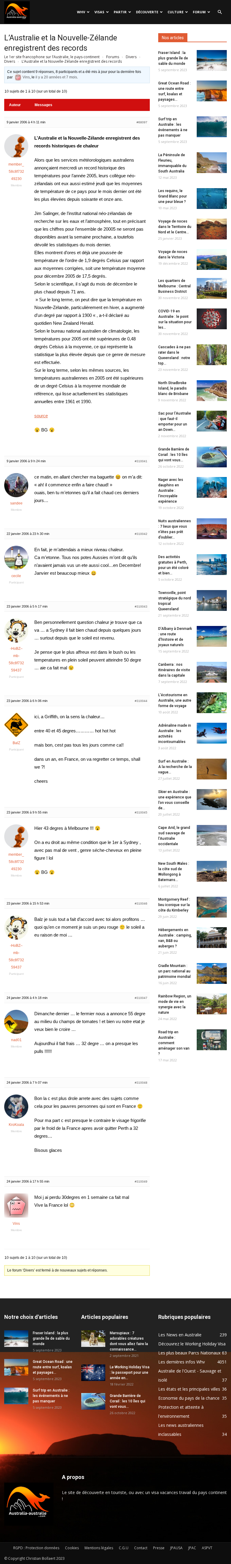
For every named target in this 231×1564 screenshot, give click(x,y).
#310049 (141, 1181)
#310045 (141, 812)
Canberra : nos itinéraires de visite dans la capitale (174, 670)
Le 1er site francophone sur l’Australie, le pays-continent (52, 56)
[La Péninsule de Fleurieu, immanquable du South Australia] (212, 162)
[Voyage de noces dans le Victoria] (212, 259)
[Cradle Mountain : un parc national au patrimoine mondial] (212, 973)
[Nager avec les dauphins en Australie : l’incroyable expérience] (212, 487)
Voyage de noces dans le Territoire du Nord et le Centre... (174, 226)
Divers (131, 56)
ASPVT (207, 1547)
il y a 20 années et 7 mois (56, 77)
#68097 (142, 122)
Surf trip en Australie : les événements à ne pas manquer (51, 1395)
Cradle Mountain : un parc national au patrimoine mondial (174, 971)
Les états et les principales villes (189, 1389)
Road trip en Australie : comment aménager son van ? (173, 1043)
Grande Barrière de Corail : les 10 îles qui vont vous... (173, 454)
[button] (219, 12)
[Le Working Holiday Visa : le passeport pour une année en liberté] (93, 1372)
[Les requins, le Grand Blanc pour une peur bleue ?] (212, 198)
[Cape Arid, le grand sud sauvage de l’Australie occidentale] (212, 835)
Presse (159, 1547)
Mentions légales (99, 1547)
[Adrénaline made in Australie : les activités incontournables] (212, 733)
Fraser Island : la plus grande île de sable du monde (173, 58)
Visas (99, 12)
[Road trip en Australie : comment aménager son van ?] (212, 1039)
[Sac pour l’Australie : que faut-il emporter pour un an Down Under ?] (212, 421)
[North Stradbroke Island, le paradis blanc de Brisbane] (212, 390)
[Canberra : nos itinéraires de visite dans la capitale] (212, 672)
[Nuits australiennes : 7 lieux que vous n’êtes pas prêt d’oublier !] (212, 528)
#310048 (141, 1082)
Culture (175, 12)
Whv (81, 12)
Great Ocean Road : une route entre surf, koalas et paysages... (52, 1367)
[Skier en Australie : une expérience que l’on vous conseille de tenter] (212, 799)
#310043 (141, 606)
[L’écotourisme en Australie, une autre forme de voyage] (212, 702)
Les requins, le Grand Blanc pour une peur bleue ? (172, 196)
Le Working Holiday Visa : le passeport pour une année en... (129, 1372)
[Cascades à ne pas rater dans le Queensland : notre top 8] (212, 354)
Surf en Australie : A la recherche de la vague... (175, 766)
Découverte (147, 12)
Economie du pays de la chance (189, 1398)
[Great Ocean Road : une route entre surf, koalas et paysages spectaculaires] (212, 91)
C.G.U (123, 1547)
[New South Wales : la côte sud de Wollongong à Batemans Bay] (212, 871)
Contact (140, 1547)
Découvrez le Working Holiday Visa (192, 1344)
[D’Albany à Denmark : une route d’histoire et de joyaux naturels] (212, 636)
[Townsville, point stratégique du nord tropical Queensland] (212, 600)
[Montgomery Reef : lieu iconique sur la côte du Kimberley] (212, 907)
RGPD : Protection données (36, 1547)
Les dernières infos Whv (181, 1362)
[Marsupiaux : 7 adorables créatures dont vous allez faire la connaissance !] (93, 1338)
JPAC (192, 1547)
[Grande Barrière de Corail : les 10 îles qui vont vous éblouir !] (212, 457)
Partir (120, 12)
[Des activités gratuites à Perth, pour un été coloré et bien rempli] (212, 564)
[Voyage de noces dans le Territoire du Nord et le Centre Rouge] (212, 229)
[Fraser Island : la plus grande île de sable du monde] (212, 60)
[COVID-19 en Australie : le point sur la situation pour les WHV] (212, 318)
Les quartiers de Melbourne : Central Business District (174, 286)
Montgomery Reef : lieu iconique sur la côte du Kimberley (174, 904)
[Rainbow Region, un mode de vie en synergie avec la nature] (212, 1004)
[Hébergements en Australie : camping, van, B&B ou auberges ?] (212, 937)
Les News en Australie (180, 1335)
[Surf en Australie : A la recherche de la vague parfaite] (212, 769)
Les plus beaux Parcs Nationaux (189, 1353)
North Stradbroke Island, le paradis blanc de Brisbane (173, 388)
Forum (199, 12)
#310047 (141, 998)
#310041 (141, 461)
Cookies (72, 1547)
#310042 (141, 534)
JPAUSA (176, 1547)
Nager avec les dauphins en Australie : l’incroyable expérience (170, 491)
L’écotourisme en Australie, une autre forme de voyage (174, 700)
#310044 (141, 701)
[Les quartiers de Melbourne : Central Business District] (212, 288)
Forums (112, 56)
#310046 (141, 903)
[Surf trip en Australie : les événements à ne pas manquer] (212, 126)
